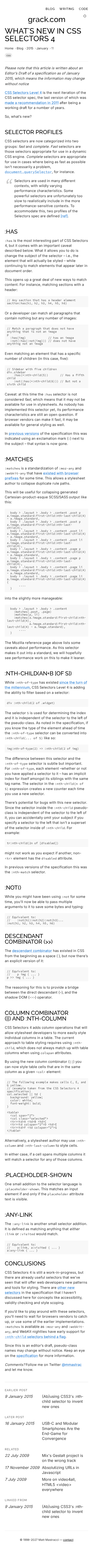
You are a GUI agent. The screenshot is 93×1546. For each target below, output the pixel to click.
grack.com (46, 19)
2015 (29, 48)
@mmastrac (72, 1365)
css (8, 55)
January (42, 48)
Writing (66, 9)
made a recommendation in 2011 (32, 103)
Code (83, 9)
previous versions (24, 433)
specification (27, 1356)
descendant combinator (32, 951)
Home (9, 48)
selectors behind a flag (35, 1337)
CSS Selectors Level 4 (23, 93)
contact (68, 1540)
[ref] (64, 216)
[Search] (85, 16)
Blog (50, 9)
